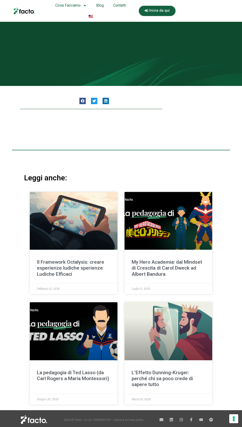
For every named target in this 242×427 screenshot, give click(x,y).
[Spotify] (211, 419)
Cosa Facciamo (68, 5)
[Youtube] (201, 419)
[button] (82, 101)
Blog (100, 5)
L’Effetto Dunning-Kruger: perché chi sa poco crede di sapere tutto (162, 378)
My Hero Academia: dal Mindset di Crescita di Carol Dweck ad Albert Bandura (167, 268)
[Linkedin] (171, 419)
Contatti (119, 5)
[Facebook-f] (191, 419)
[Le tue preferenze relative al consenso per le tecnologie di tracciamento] (233, 418)
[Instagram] (181, 419)
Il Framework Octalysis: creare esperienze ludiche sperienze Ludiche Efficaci (70, 268)
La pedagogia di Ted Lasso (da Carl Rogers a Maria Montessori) (73, 375)
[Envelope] (161, 419)
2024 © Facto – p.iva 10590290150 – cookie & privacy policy (103, 420)
